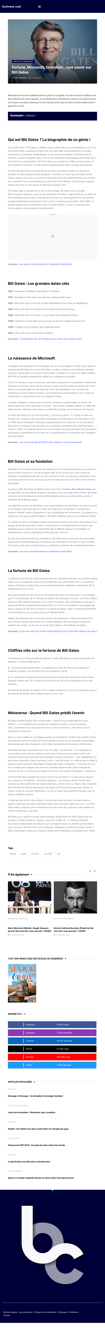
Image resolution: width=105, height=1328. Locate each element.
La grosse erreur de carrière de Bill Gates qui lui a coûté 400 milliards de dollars (58, 631)
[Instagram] (96, 1311)
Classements (14, 1138)
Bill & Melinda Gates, (82, 489)
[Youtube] (101, 1310)
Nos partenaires (25, 1312)
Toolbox (12, 1089)
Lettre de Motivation (18, 1106)
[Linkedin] (101, 1311)
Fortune (13, 854)
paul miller (48, 854)
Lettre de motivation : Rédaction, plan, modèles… (32, 1112)
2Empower (62, 1312)
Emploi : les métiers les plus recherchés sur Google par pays (38, 1129)
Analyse (12, 1122)
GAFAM (23, 854)
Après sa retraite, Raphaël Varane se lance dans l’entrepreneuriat (41, 1178)
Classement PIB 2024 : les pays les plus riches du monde (36, 1145)
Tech (59, 854)
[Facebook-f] (96, 1310)
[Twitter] (91, 1310)
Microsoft (35, 854)
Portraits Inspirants (18, 919)
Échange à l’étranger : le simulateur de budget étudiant (35, 1096)
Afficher (30, 115)
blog (39, 737)
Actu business (15, 1171)
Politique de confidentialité (45, 1312)
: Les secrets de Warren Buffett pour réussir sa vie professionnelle (50, 442)
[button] (39, 6)
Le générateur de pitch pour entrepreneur (29, 1161)
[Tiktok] (91, 1311)
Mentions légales (10, 1312)
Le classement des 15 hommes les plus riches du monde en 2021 (50, 339)
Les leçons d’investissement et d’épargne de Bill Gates (45, 551)
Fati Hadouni (20, 78)
